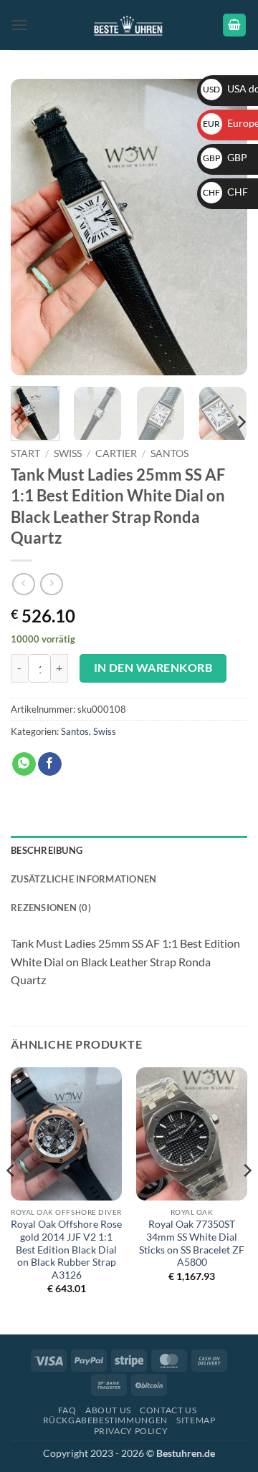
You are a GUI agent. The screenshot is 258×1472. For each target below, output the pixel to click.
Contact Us (168, 1410)
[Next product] (23, 584)
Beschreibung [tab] (46, 850)
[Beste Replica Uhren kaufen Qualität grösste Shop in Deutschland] (129, 25)
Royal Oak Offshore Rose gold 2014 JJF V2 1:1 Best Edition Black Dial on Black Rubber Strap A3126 (66, 1249)
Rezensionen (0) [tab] (51, 907)
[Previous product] (51, 584)
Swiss (68, 453)
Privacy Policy (131, 1430)
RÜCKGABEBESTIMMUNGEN (105, 1420)
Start (25, 453)
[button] (19, 24)
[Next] (224, 227)
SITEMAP (195, 1420)
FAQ (67, 1410)
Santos (169, 453)
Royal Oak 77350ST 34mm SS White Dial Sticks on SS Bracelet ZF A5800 (191, 1243)
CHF (225, 192)
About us (108, 1410)
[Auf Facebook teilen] (50, 764)
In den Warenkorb (153, 667)
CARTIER (116, 453)
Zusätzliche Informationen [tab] (83, 879)
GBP (225, 157)
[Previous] (34, 227)
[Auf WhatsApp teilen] (24, 764)
